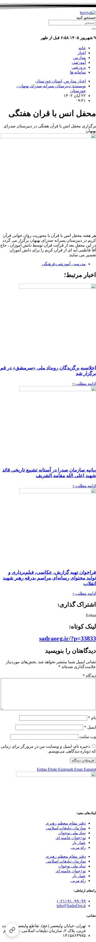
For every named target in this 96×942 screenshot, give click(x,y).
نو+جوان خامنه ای (71, 838)
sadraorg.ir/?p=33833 (67, 638)
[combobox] (72, 22)
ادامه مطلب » (84, 383)
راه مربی (78, 847)
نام (92, 718)
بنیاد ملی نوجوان (72, 833)
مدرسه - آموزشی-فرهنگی (64, 264)
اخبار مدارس (75, 81)
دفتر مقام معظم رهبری (66, 823)
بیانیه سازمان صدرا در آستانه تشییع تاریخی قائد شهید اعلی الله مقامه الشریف (49, 472)
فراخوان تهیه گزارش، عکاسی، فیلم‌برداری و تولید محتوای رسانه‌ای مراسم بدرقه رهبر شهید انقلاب (49, 578)
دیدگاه (89, 675)
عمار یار (79, 842)
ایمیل (90, 727)
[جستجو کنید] (94, 29)
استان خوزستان (48, 81)
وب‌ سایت (87, 736)
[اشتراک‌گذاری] (12, 930)
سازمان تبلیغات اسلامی (66, 828)
